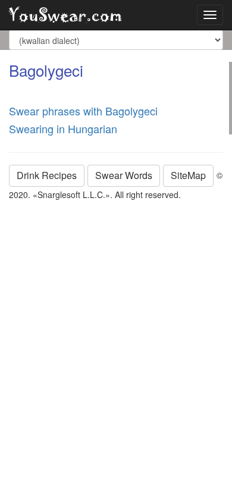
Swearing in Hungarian (63, 128)
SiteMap (188, 175)
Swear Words (123, 175)
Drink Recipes (47, 175)
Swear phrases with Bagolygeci (83, 110)
